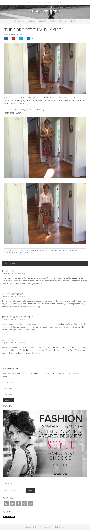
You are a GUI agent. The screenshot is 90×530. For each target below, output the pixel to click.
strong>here (25, 109)
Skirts (29, 250)
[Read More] (37, 283)
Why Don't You (45, 11)
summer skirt (18, 253)
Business (22, 250)
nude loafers (71, 250)
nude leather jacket (57, 250)
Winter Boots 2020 (12, 294)
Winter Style (9, 340)
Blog (16, 250)
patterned (8, 253)
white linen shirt (31, 253)
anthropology (42, 250)
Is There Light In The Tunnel (18, 317)
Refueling (8, 271)
